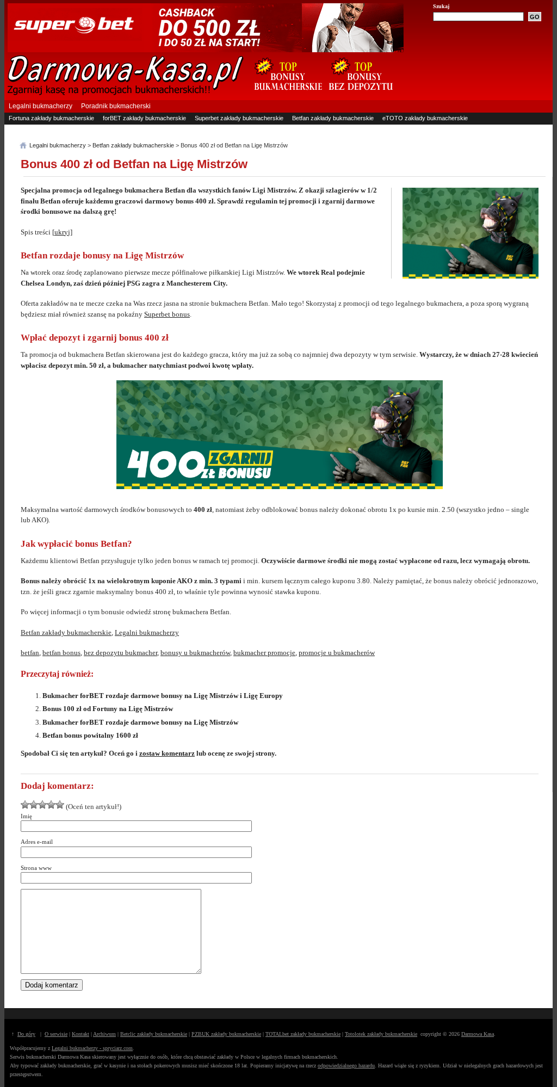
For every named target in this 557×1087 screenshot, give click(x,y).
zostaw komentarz (167, 753)
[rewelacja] (59, 804)
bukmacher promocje (264, 653)
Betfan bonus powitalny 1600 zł (90, 735)
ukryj (62, 232)
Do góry (26, 1034)
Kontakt (80, 1034)
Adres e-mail (37, 841)
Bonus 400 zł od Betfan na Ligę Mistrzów (134, 164)
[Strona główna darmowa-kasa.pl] (126, 93)
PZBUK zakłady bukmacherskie (226, 1034)
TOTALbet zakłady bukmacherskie (303, 1034)
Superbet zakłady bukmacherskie (239, 118)
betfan (30, 653)
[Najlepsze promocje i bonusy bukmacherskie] (284, 95)
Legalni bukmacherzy (40, 106)
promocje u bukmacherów (337, 653)
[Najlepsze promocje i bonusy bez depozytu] (360, 95)
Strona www (36, 867)
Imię (26, 816)
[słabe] (25, 804)
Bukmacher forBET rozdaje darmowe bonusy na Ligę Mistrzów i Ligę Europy (162, 695)
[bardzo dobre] (51, 804)
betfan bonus (61, 653)
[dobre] (42, 804)
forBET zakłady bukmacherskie (144, 118)
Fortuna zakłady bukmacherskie (51, 118)
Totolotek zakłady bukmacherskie (381, 1034)
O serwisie (56, 1034)
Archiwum (104, 1034)
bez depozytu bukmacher (120, 653)
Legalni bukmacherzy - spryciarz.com (92, 1048)
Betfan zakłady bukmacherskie (333, 118)
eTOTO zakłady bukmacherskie (425, 118)
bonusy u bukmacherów (195, 653)
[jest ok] (33, 804)
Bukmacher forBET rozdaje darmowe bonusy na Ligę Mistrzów (140, 722)
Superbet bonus (167, 314)
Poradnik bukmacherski (116, 106)
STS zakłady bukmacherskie (47, 129)
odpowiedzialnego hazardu (346, 1066)
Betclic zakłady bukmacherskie (153, 1034)
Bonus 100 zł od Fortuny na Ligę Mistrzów (107, 709)
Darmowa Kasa (477, 1034)
